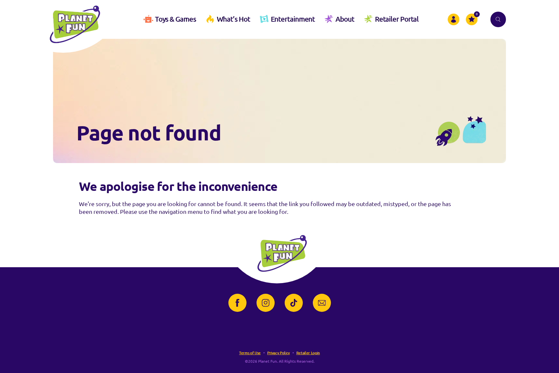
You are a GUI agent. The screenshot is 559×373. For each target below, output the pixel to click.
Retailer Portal (397, 19)
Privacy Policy (278, 353)
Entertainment (293, 19)
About (344, 19)
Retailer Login (308, 353)
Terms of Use (250, 353)
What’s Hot (233, 19)
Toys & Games (175, 19)
